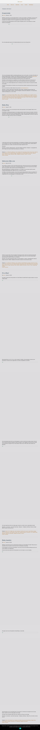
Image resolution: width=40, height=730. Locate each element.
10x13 (6, 531)
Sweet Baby (11, 533)
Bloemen (13, 262)
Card (29, 94)
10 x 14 (6, 94)
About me (12, 4)
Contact (26, 4)
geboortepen (35, 76)
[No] (38, 727)
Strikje (15, 154)
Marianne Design (7, 154)
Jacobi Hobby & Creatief (13, 532)
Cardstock (31, 94)
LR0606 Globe (34, 532)
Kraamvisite (6, 13)
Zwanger (3, 266)
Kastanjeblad (19, 153)
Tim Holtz (29, 154)
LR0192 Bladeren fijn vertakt (27, 153)
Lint (21, 153)
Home (8, 4)
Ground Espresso (5, 153)
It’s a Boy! (5, 273)
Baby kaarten (6, 540)
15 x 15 (9, 531)
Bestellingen (31, 4)
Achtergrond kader (11, 94)
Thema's (25, 154)
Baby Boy (5, 105)
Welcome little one (8, 161)
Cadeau (18, 94)
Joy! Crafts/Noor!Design (12, 153)
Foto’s (22, 4)
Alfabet (16, 94)
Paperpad (7, 533)
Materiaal (12, 154)
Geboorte (7, 532)
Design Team (33, 720)
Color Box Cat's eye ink (24, 531)
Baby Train (10, 262)
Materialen (17, 4)
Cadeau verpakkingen (24, 94)
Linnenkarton (28, 532)
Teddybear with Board (20, 154)
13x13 (9, 720)
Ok (20, 728)
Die (34, 94)
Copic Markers (30, 531)
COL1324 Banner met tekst (25, 262)
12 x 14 (6, 262)
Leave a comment (5, 99)
